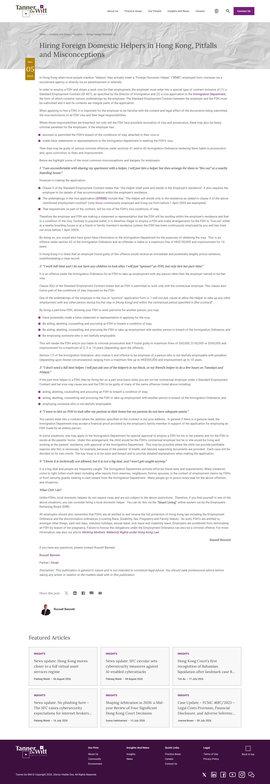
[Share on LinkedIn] (75, 593)
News (130, 758)
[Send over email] (92, 593)
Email (55, 562)
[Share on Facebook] (84, 593)
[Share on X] (67, 593)
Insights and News (178, 11)
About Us (112, 11)
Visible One (67, 774)
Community (94, 758)
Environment (95, 763)
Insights (78, 34)
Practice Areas (133, 11)
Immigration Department (209, 94)
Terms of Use (210, 754)
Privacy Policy (211, 758)
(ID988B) (101, 198)
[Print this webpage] (101, 593)
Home (42, 34)
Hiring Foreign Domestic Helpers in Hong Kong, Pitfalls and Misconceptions (101, 34)
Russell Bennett (49, 555)
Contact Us (244, 11)
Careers (200, 11)
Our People (154, 11)
